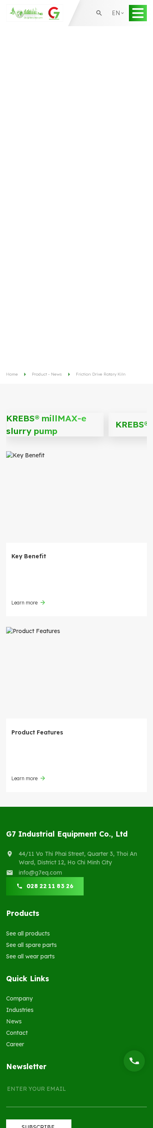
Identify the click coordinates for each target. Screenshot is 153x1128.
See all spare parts (31, 945)
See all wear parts (30, 956)
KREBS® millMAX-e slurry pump (46, 424)
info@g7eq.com (40, 872)
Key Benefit (28, 556)
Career (15, 1044)
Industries (19, 1010)
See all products (28, 933)
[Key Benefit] (76, 497)
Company (19, 998)
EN (118, 26)
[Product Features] (76, 672)
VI (117, 40)
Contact (17, 1032)
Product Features (37, 732)
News (14, 1021)
